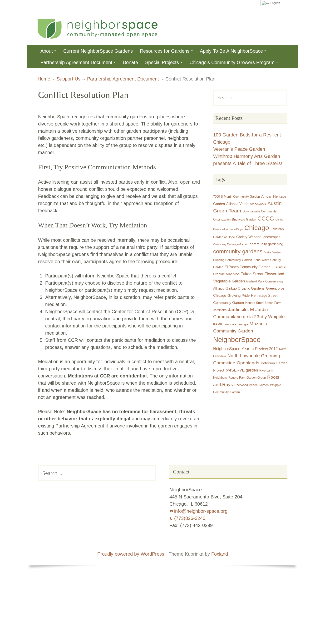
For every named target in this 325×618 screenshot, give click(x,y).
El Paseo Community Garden (247, 267)
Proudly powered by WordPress (130, 554)
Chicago (256, 227)
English (274, 3)
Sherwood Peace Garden (251, 385)
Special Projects (162, 62)
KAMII (217, 324)
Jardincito (220, 310)
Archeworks (258, 204)
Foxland (219, 554)
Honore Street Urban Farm (263, 303)
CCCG (265, 219)
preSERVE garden (242, 370)
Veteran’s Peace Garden (239, 149)
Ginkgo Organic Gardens (245, 288)
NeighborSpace (237, 339)
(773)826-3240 (189, 518)
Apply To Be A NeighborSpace (231, 51)
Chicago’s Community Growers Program (232, 62)
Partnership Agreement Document (76, 62)
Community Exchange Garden (230, 244)
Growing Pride (238, 295)
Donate (130, 62)
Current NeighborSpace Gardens (98, 51)
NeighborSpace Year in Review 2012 (245, 348)
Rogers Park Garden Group (247, 377)
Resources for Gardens (164, 51)
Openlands (248, 362)
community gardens (237, 251)
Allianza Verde (237, 204)
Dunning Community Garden (232, 260)
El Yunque (279, 267)
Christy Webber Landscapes (258, 237)
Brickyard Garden (244, 219)
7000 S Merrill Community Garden (236, 196)
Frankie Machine (226, 274)
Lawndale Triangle (235, 324)
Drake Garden (272, 252)
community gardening (266, 244)
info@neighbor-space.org (200, 511)
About (46, 51)
